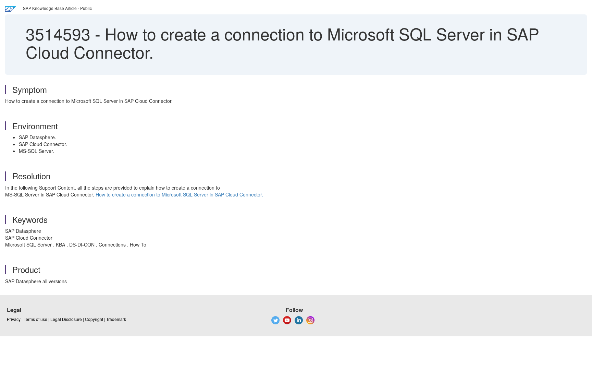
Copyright (94, 319)
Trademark (116, 319)
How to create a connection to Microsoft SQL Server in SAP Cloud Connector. (179, 194)
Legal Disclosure (66, 319)
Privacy (14, 319)
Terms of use (35, 319)
